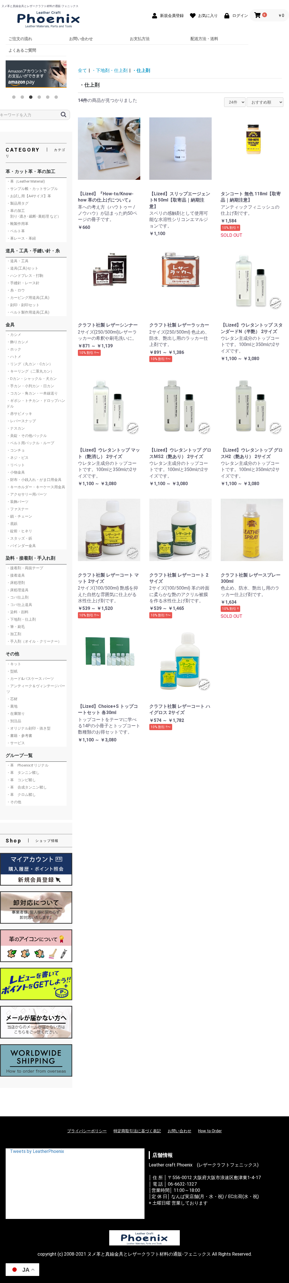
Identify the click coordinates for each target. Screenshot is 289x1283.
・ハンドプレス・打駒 (24, 275)
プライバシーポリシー (87, 1131)
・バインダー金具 (21, 546)
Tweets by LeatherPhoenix (37, 1151)
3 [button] (32, 98)
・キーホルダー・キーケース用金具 (35, 487)
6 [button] (57, 98)
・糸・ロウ (15, 290)
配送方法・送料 (204, 38)
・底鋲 (11, 524)
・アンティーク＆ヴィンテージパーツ (35, 689)
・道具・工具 (17, 261)
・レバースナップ (21, 421)
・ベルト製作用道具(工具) (27, 312)
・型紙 (11, 671)
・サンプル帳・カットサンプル (32, 189)
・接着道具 (15, 575)
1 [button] (15, 98)
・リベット (15, 465)
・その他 (13, 802)
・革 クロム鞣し (21, 794)
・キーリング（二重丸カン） (30, 371)
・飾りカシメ (17, 342)
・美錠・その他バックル (26, 435)
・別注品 (13, 721)
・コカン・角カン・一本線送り (32, 393)
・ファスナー (17, 509)
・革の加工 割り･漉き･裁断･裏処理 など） (33, 213)
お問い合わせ (81, 38)
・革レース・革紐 (21, 238)
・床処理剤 (15, 583)
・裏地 (11, 706)
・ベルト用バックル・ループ (30, 443)
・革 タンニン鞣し (23, 772)
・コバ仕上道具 (19, 605)
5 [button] (49, 98)
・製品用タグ (17, 203)
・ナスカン (15, 428)
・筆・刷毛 (15, 627)
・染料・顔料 (17, 612)
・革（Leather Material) (25, 181)
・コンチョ (15, 450)
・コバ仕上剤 (17, 597)
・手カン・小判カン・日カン (30, 386)
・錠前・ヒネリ (19, 531)
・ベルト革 (15, 231)
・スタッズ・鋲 (19, 538)
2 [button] (23, 98)
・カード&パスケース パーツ (30, 678)
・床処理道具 (17, 590)
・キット (13, 664)
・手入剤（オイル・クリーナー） (34, 641)
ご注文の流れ (20, 38)
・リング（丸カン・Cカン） (29, 364)
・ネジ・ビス (17, 458)
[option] (36, 75)
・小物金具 (15, 472)
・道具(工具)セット (22, 268)
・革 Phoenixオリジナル (27, 765)
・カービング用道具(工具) (27, 297)
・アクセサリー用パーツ (26, 494)
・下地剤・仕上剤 (21, 619)
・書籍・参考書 (19, 736)
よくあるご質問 (22, 50)
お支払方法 (140, 38)
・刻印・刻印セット (23, 305)
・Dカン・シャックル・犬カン (31, 378)
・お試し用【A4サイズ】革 (28, 196)
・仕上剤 (141, 70)
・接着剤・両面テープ (24, 568)
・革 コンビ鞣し (21, 780)
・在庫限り (15, 713)
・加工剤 (13, 634)
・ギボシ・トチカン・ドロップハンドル (35, 403)
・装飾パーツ (17, 502)
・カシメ (13, 334)
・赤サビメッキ (19, 413)
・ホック (13, 349)
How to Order (210, 1131)
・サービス (15, 743)
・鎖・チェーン (19, 516)
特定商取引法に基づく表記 (137, 1131)
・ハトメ (13, 356)
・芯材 (11, 699)
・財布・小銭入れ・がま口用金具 (34, 480)
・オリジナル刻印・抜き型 (28, 728)
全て (82, 70)
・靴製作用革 (17, 224)
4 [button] (40, 98)
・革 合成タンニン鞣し (26, 787)
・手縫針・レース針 (23, 283)
